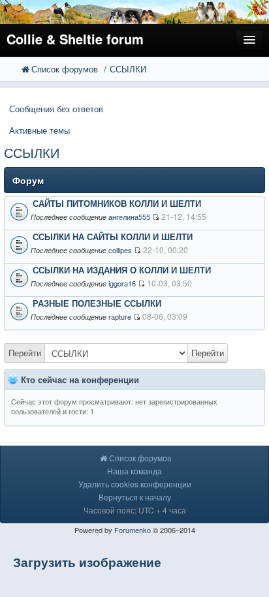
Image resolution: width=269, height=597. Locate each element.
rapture (119, 316)
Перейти (24, 352)
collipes (120, 250)
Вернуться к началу (135, 496)
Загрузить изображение (87, 562)
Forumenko (132, 530)
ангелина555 (129, 216)
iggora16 (122, 283)
